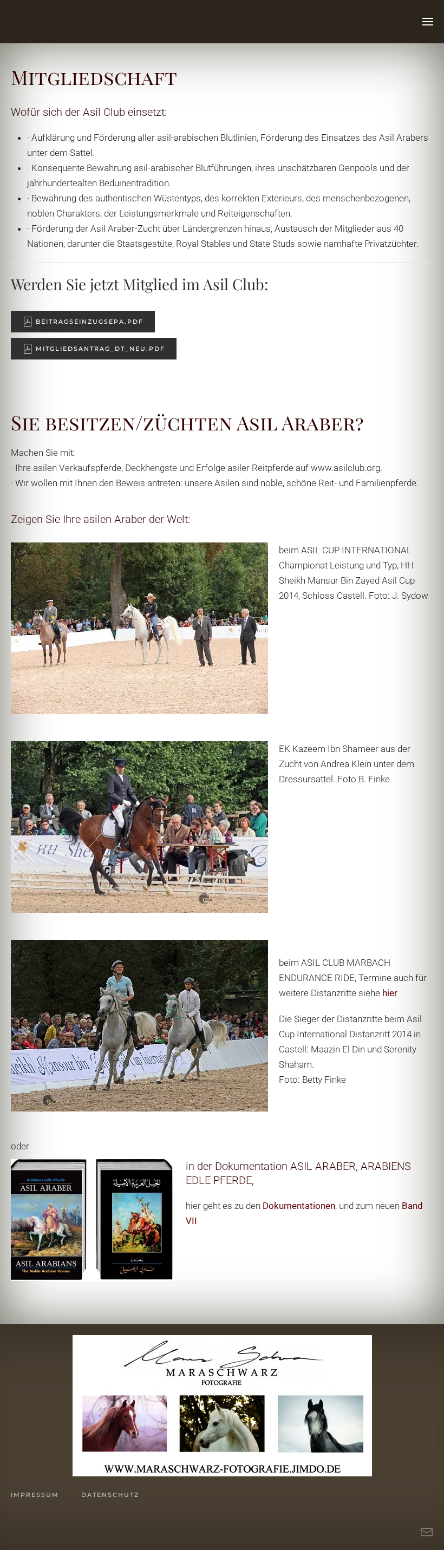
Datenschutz (110, 1495)
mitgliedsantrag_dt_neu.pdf (100, 348)
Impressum (35, 1495)
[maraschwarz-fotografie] (222, 1404)
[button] (427, 21)
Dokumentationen (299, 1205)
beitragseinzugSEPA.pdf (89, 321)
